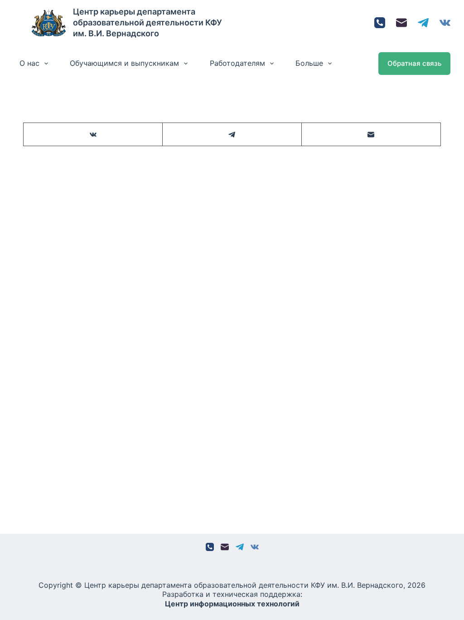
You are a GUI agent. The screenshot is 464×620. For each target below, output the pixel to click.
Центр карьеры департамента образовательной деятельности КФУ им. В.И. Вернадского (147, 22)
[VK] (445, 22)
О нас (29, 63)
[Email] (401, 22)
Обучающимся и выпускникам (124, 63)
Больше (309, 63)
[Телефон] (379, 22)
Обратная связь (414, 63)
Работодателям (237, 63)
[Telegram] (423, 22)
